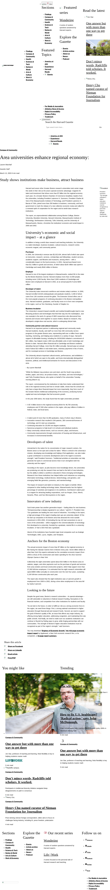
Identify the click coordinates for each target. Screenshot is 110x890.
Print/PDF (12, 658)
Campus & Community (8, 150)
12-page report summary (46, 636)
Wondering (67, 20)
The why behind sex (73, 686)
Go (100, 127)
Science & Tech (66, 680)
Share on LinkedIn (15, 650)
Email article (12, 654)
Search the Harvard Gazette (59, 122)
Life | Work (51, 854)
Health (62, 708)
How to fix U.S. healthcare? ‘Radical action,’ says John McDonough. (78, 718)
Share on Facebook (15, 646)
